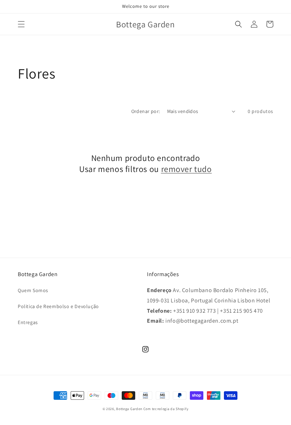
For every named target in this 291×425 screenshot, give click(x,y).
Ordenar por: (145, 111)
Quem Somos (33, 290)
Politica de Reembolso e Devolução (58, 306)
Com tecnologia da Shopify (166, 409)
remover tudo (186, 168)
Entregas (28, 322)
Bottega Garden (129, 409)
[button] (21, 24)
